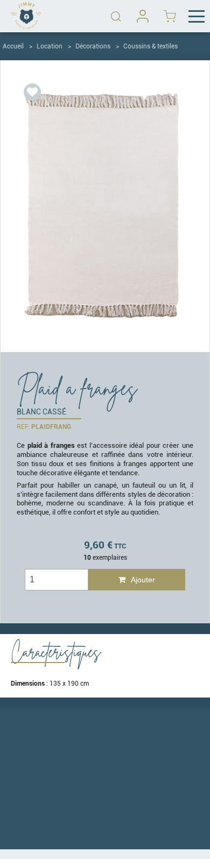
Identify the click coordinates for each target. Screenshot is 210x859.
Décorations (92, 46)
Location (49, 46)
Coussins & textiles (150, 46)
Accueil (13, 46)
